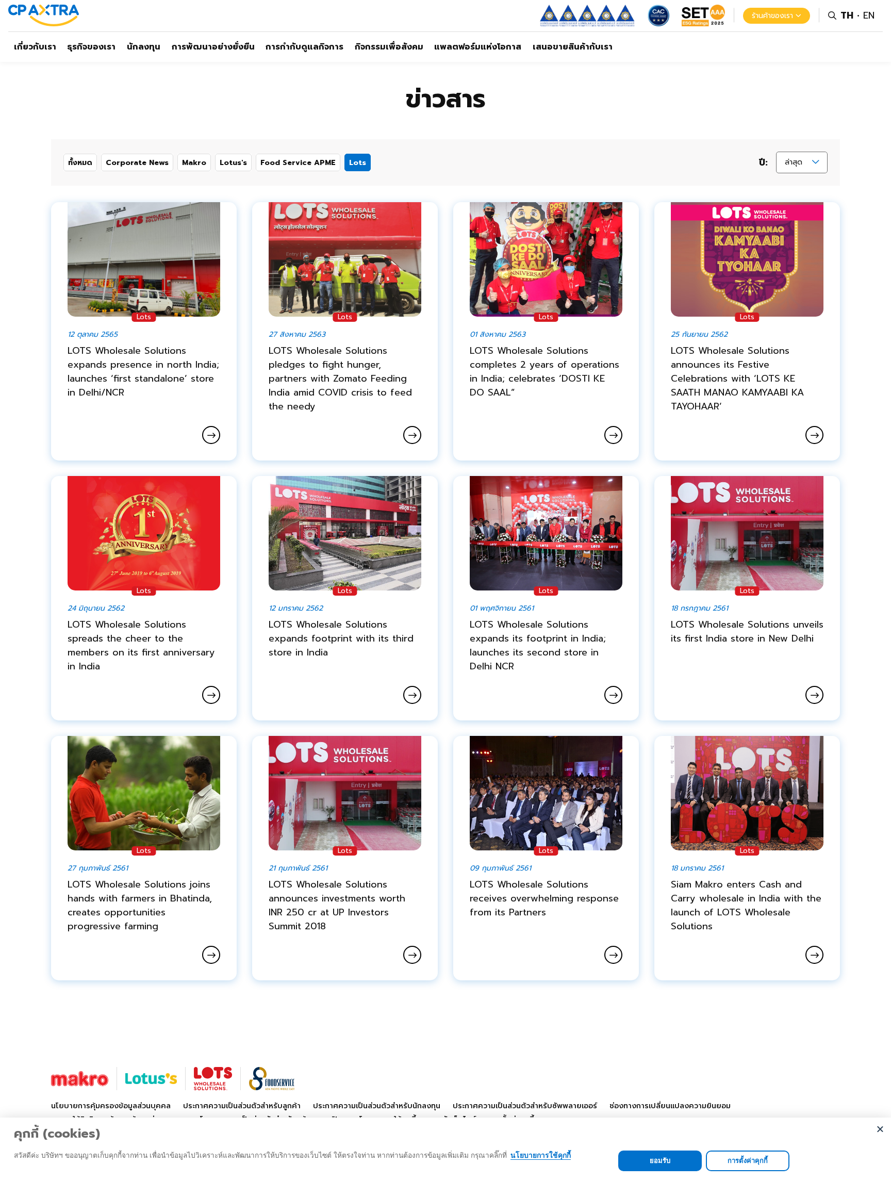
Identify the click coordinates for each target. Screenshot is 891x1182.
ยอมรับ (660, 1160)
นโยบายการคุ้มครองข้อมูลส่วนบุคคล (111, 1106)
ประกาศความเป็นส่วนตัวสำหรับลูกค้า (242, 1106)
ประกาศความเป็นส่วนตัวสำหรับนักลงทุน (376, 1106)
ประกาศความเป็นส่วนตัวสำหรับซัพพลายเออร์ (525, 1106)
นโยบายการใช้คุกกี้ (540, 1155)
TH (846, 15)
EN (868, 15)
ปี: (763, 163)
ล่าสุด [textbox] (793, 162)
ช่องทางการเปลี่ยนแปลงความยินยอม (670, 1106)
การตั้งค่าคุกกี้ (748, 1160)
